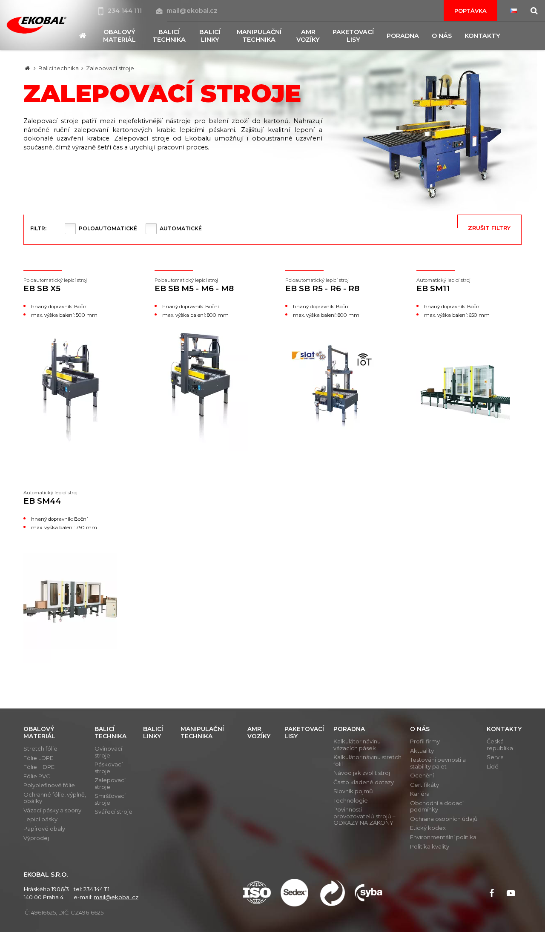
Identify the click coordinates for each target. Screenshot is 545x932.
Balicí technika (58, 68)
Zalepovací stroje (110, 68)
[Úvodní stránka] (36, 25)
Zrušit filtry (489, 227)
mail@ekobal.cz (192, 10)
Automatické (181, 228)
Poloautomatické (108, 228)
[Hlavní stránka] (27, 68)
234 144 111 (125, 10)
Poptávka (470, 10)
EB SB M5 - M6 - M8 (194, 285)
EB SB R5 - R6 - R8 (322, 285)
